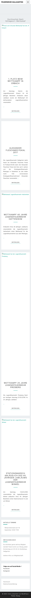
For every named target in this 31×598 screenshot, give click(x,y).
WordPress (24, 594)
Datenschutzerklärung (10, 584)
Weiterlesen (16, 111)
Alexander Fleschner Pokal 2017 (15, 150)
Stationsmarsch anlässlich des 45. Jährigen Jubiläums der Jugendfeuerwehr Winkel (15, 478)
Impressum (6, 582)
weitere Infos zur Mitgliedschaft (13, 555)
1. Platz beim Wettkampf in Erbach (15, 81)
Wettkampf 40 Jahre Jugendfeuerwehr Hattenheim (15, 217)
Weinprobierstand (10, 528)
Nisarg (18, 596)
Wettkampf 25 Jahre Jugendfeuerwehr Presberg (15, 385)
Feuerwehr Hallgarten (12, 2)
